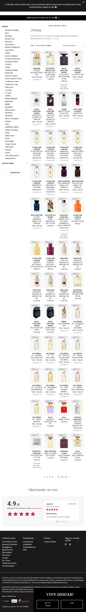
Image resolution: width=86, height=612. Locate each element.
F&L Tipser (6, 561)
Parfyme (56, 26)
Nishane (36, 69)
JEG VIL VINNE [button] (48, 604)
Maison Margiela (78, 418)
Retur (25, 550)
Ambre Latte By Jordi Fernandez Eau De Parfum (64, 222)
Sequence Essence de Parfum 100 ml (37, 295)
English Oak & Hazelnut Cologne (78, 153)
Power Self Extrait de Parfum (37, 117)
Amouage (64, 258)
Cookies (5, 558)
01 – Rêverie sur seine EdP (37, 357)
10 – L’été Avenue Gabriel (64, 390)
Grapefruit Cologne (37, 186)
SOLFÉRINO (77, 322)
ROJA (50, 417)
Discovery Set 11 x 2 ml (37, 456)
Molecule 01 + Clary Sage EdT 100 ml (50, 75)
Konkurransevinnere (9, 563)
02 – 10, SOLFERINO (50, 357)
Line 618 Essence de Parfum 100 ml (64, 263)
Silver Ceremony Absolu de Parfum (36, 220)
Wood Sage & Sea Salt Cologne (50, 153)
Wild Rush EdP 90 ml (37, 329)
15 (66, 477)
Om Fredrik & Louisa (9, 542)
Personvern (6, 555)
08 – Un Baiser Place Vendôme (78, 326)
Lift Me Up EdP (77, 75)
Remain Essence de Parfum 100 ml (64, 295)
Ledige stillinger (50, 542)
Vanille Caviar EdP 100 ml (50, 454)
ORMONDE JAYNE (64, 452)
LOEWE (64, 109)
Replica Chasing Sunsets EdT (77, 423)
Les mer (56, 39)
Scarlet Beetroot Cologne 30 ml (50, 264)
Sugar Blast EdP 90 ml (50, 329)
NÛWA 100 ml (64, 419)
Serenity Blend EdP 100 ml (50, 422)
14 (62, 477)
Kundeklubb (27, 544)
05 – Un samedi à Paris (50, 389)
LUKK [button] (72, 603)
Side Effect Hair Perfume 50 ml (64, 77)
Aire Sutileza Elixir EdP (64, 112)
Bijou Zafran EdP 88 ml (64, 456)
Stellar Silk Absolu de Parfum (77, 185)
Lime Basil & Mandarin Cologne (50, 187)
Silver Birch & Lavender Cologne (37, 153)
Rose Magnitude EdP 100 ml (50, 221)
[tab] (56, 521)
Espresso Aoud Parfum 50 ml (77, 455)
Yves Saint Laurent (77, 110)
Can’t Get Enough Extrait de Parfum (50, 118)
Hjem (50, 26)
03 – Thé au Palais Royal (77, 357)
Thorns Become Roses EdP (37, 73)
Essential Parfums (64, 216)
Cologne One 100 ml (77, 295)
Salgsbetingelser (29, 547)
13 (58, 477)
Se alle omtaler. (36, 508)
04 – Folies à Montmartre (36, 389)
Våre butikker (7, 552)
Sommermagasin (8, 566)
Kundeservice (28, 542)
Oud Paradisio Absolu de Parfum (64, 185)
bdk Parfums (64, 181)
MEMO (63, 322)
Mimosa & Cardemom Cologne (64, 153)
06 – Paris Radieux (37, 421)
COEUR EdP (77, 113)
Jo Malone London (36, 148)
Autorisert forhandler (9, 544)
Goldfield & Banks (50, 216)
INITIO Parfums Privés (64, 71)
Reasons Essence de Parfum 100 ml (78, 263)
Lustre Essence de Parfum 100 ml (50, 295)
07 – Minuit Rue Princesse (77, 389)
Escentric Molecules (50, 70)
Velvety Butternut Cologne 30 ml (37, 264)
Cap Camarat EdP (64, 325)
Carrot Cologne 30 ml (77, 220)
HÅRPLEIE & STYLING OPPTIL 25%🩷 (41, 18)
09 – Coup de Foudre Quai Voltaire (64, 358)
